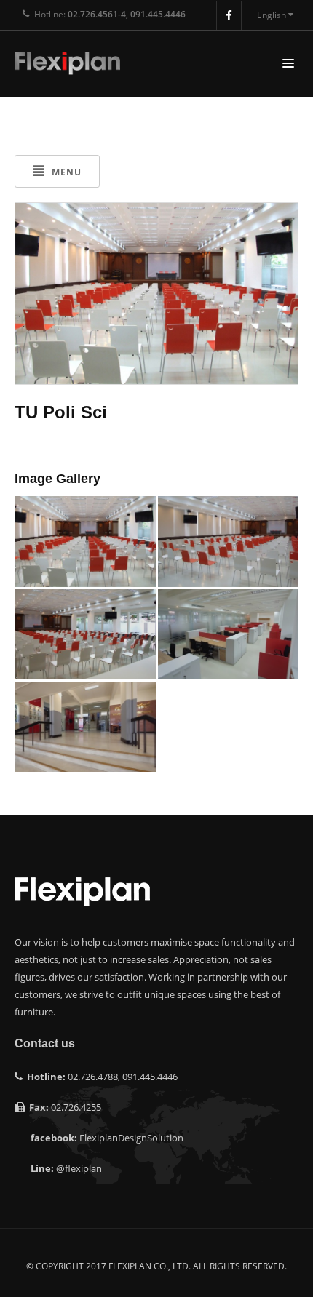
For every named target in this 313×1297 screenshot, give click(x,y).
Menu (65, 172)
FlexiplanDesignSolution (131, 1137)
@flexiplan (79, 1168)
